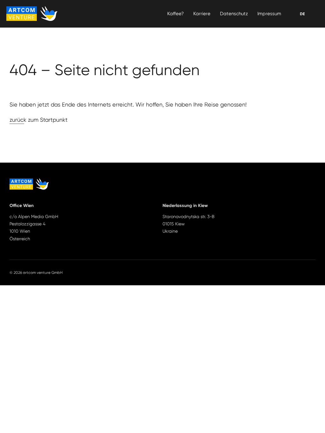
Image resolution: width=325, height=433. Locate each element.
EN (302, 14)
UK (302, 14)
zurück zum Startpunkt (39, 119)
